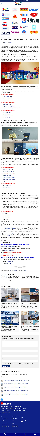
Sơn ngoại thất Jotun (7, 185)
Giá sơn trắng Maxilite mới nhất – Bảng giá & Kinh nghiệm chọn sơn (16, 380)
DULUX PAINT (11, 42)
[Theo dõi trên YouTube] (22, 421)
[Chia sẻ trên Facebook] (17, 267)
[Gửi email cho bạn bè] (21, 267)
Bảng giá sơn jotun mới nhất (8, 169)
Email (3, 353)
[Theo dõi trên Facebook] (21, 420)
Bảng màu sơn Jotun (7, 175)
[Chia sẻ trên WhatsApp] (15, 267)
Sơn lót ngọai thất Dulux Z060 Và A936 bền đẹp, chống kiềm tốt (9, 327)
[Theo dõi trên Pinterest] (25, 420)
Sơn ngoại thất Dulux (7, 112)
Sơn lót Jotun (5, 189)
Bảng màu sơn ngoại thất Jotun (9, 179)
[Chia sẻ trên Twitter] (19, 267)
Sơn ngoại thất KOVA (7, 215)
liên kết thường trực (23, 270)
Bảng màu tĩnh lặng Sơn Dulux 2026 (28, 303)
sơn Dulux (16, 257)
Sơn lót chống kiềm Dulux (7, 115)
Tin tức (16, 270)
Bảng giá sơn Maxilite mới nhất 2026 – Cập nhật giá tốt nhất (15, 387)
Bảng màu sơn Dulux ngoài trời (8, 106)
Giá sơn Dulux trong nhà (7, 96)
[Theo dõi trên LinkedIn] (21, 421)
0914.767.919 (20, 252)
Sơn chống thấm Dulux (7, 117)
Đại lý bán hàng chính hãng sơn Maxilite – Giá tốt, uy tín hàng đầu (16, 394)
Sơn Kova (9, 246)
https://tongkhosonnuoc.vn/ (9, 250)
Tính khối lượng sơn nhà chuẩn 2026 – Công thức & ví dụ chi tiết (16, 383)
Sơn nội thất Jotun (6, 187)
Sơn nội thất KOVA (6, 216)
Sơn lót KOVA (5, 213)
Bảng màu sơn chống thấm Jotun (9, 177)
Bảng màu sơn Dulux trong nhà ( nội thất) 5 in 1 (11, 107)
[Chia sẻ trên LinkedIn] (25, 267)
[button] (1, 3)
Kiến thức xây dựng (12, 270)
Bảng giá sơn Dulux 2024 (7, 99)
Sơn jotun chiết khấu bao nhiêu (8, 171)
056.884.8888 (7, 252)
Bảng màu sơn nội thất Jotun (8, 181)
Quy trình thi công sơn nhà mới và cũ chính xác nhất (30, 327)
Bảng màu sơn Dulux (7, 104)
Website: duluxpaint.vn (6, 414)
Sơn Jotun (5, 246)
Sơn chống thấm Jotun (7, 190)
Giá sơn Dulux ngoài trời (7, 98)
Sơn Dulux (13, 246)
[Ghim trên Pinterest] (23, 267)
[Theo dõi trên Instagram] (22, 420)
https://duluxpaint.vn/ (10, 261)
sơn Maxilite (21, 257)
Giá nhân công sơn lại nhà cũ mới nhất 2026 (9, 304)
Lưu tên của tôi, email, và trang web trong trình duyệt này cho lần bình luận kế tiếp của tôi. (18, 363)
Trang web (4, 358)
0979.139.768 (13, 252)
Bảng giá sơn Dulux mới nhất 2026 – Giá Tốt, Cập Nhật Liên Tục (16, 390)
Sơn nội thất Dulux (6, 114)
